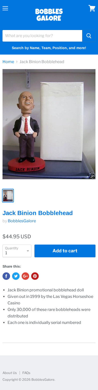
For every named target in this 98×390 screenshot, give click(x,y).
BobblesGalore (22, 221)
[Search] (88, 36)
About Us (10, 373)
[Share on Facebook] (6, 276)
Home (8, 62)
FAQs (26, 373)
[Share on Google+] (25, 276)
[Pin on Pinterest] (35, 276)
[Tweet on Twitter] (16, 276)
